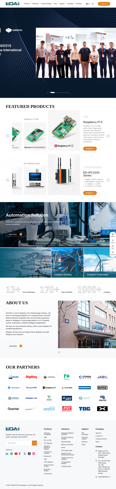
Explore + (90, 148)
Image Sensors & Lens (49, 465)
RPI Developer (85, 433)
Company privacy (101, 439)
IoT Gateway (48, 443)
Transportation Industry (66, 462)
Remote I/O (47, 456)
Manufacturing (65, 442)
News (97, 442)
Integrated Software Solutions (67, 433)
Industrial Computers (47, 433)
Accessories (48, 473)
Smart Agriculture (66, 450)
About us (98, 433)
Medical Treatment (67, 444)
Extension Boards (47, 470)
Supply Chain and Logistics (67, 458)
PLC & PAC (48, 440)
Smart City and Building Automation (67, 454)
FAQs (83, 444)
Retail (63, 447)
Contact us (99, 436)
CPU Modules (48, 462)
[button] (47, 92)
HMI (45, 437)
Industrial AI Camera (47, 452)
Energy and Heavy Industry (67, 438)
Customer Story (66, 466)
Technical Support (85, 438)
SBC (45, 459)
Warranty (84, 442)
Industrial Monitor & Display (47, 447)
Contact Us (104, 4)
